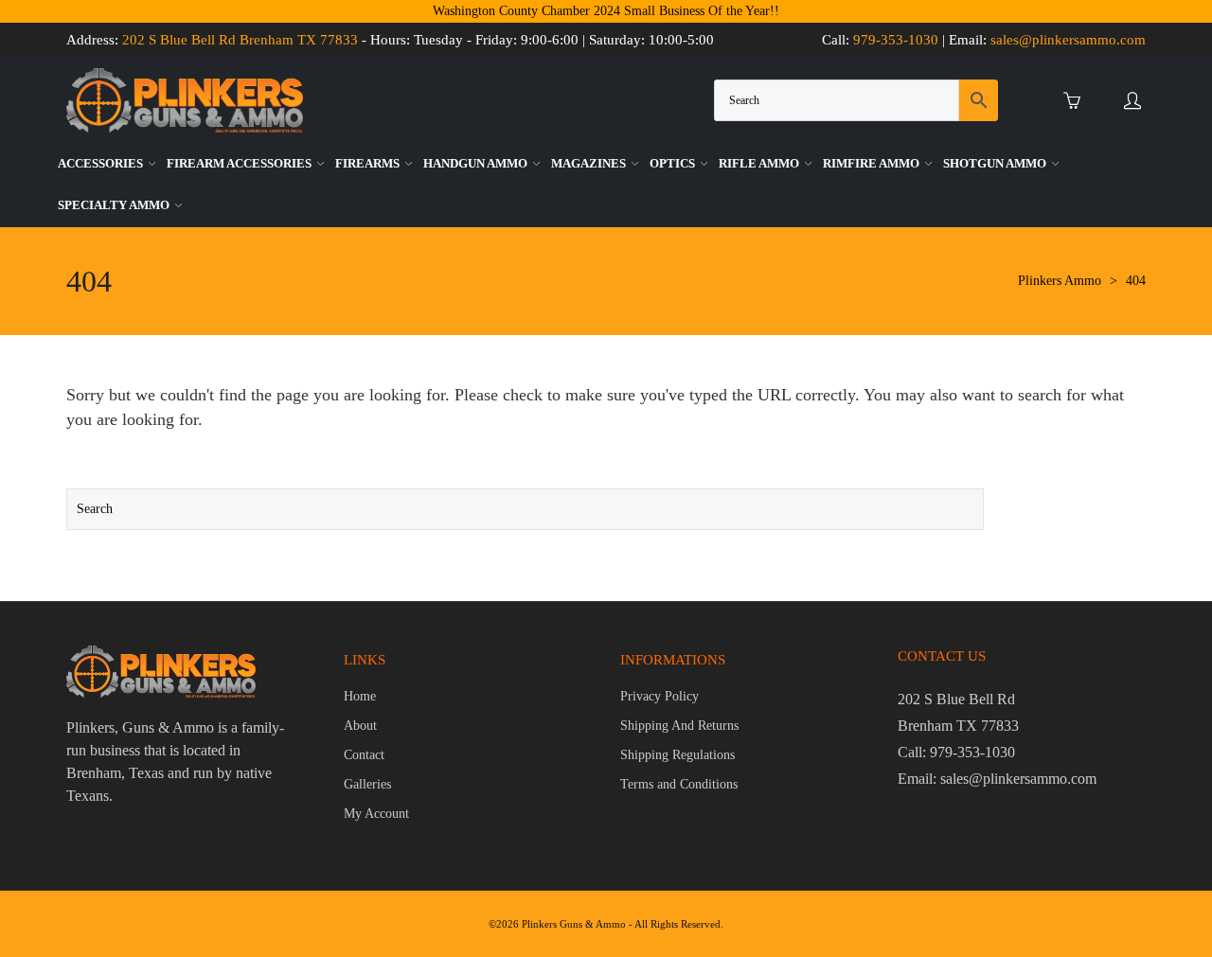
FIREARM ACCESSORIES (240, 163)
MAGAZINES (590, 163)
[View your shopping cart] (1077, 101)
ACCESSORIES (102, 163)
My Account (376, 813)
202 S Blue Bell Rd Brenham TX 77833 (240, 39)
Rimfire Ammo (872, 163)
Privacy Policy (659, 696)
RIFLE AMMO (760, 163)
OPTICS (674, 163)
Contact (364, 755)
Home (360, 696)
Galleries (367, 784)
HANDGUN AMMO (476, 163)
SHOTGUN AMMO (996, 163)
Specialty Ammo (115, 205)
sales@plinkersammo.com (1068, 39)
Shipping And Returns (679, 725)
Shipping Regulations (677, 755)
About (360, 725)
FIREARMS (368, 163)
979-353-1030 (895, 39)
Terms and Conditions (679, 784)
